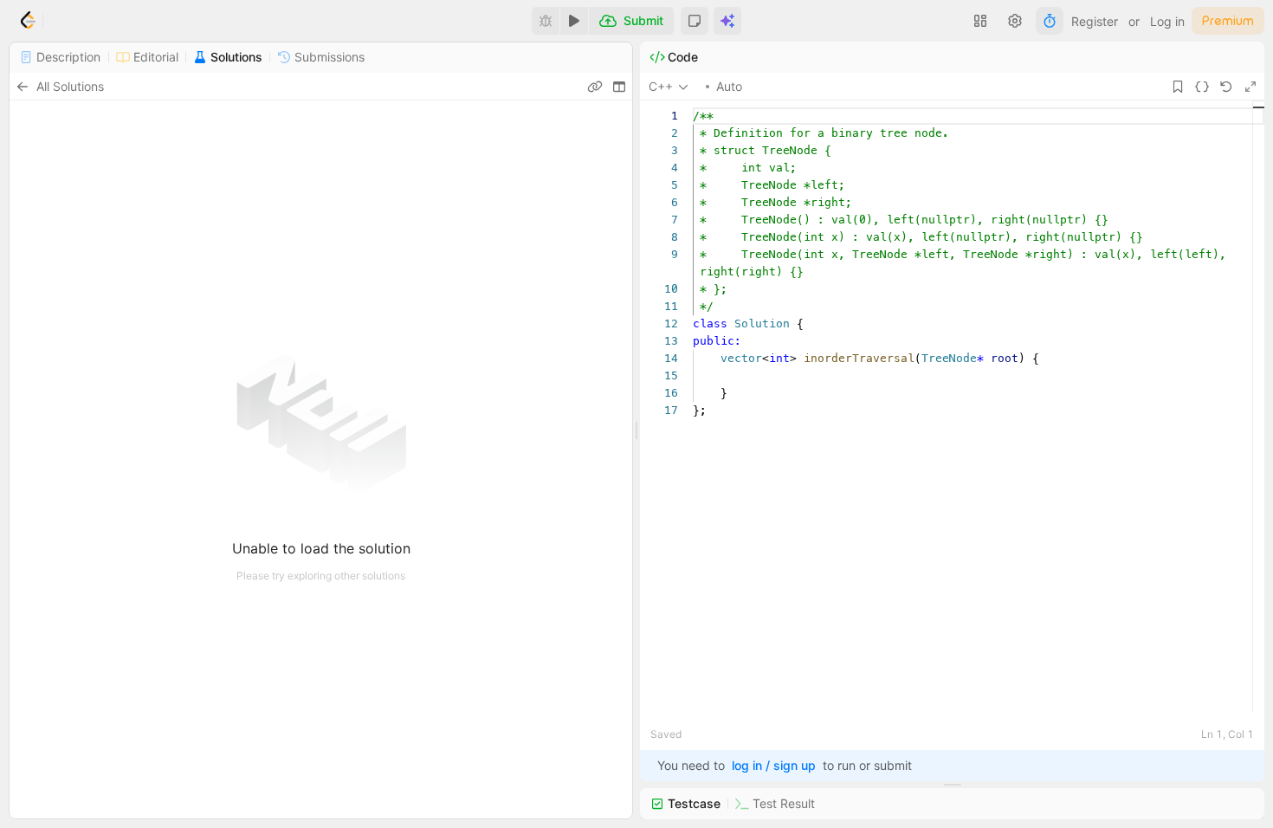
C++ (661, 86)
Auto (729, 86)
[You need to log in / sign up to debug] (545, 21)
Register (1094, 21)
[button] (694, 21)
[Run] (574, 21)
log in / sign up (774, 765)
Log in (1167, 21)
